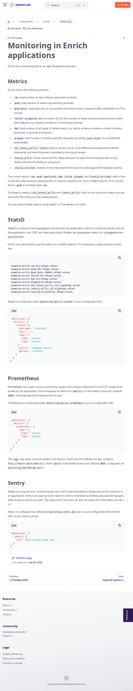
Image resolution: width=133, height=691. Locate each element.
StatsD (12, 228)
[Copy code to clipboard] (119, 258)
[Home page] (9, 22)
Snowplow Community (14, 631)
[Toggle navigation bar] (5, 5)
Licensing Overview (12, 663)
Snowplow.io (9, 609)
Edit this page (24, 558)
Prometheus (15, 386)
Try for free (122, 4)
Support (7, 635)
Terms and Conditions (14, 658)
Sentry (12, 491)
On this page (14, 37)
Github (6, 605)
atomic (108, 167)
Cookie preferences (13, 654)
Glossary (7, 614)
